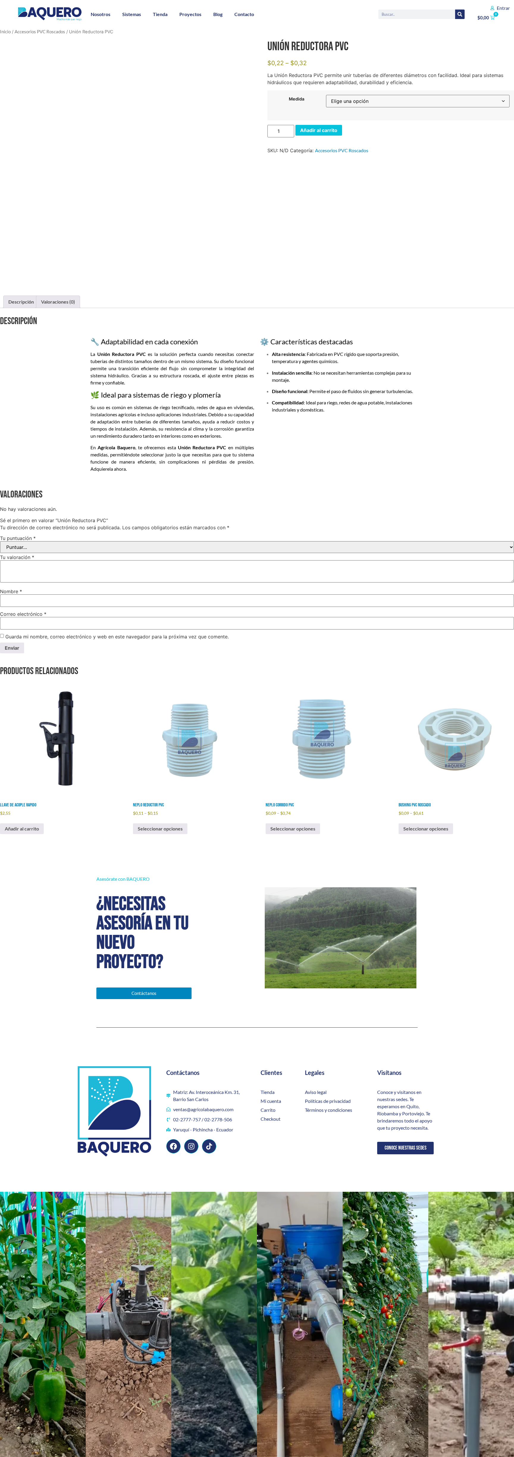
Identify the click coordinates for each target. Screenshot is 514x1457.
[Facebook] (173, 1146)
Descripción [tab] (21, 301)
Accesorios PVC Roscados (40, 31)
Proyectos (190, 14)
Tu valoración (17, 557)
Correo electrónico (23, 614)
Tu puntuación (18, 538)
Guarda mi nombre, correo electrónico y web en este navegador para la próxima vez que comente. (117, 636)
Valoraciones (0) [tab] (58, 301)
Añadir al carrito (318, 130)
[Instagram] (191, 1146)
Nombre (11, 591)
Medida (296, 99)
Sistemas (131, 14)
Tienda (160, 14)
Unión (103, 354)
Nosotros (100, 14)
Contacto (244, 14)
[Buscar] (460, 14)
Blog (217, 14)
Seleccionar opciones (160, 828)
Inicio (5, 31)
